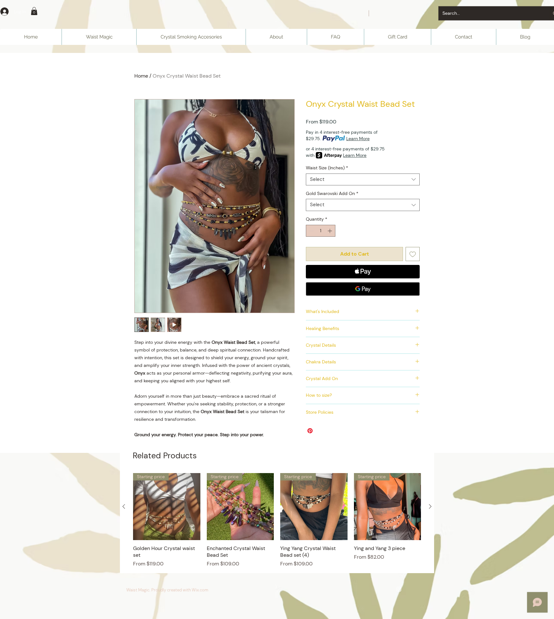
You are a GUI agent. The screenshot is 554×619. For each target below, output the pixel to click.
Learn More (358, 138)
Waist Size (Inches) (327, 168)
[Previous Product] (124, 506)
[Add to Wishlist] (413, 254)
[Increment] (330, 230)
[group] (277, 520)
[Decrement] (311, 230)
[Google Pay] (363, 289)
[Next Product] (430, 506)
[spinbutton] (320, 230)
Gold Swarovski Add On (332, 193)
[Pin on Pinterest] (310, 431)
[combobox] (363, 180)
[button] (34, 11)
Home (141, 75)
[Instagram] (399, 589)
